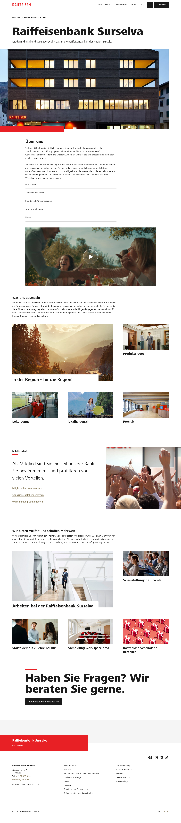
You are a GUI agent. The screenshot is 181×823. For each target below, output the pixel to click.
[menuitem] (105, 5)
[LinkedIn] (161, 757)
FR (164, 812)
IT (168, 812)
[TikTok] (167, 757)
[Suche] (142, 5)
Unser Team (30, 184)
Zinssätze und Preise (34, 192)
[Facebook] (150, 757)
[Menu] (150, 5)
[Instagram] (156, 757)
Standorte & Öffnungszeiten (38, 201)
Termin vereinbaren (34, 209)
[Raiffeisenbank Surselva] (21, 4)
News (28, 217)
